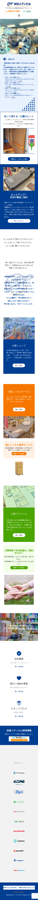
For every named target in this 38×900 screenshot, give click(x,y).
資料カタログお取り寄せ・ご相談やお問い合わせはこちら (19, 887)
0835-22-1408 (14, 11)
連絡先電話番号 (22, 71)
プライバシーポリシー (19, 892)
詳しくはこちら (19, 221)
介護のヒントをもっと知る (19, 159)
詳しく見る (18, 365)
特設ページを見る (19, 453)
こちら (20, 81)
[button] (6, 141)
